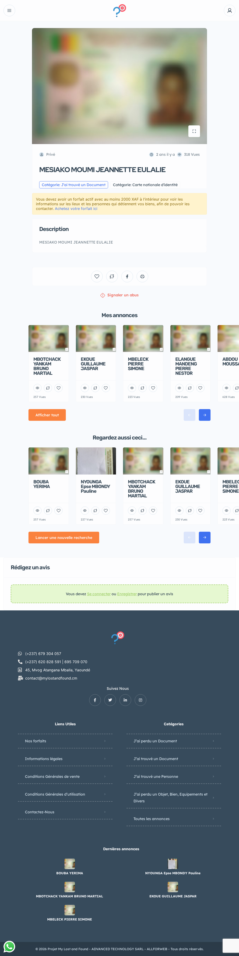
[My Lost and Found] (119, 10)
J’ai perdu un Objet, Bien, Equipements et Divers (170, 797)
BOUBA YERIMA (69, 873)
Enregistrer (127, 594)
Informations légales (44, 758)
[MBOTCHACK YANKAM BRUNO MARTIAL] (69, 887)
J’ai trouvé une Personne (156, 776)
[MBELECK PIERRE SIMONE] (69, 910)
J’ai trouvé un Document (156, 758)
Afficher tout (47, 415)
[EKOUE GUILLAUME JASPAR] (173, 887)
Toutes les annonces (152, 818)
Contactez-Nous (39, 812)
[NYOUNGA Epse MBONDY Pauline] (173, 864)
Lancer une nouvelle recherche (63, 537)
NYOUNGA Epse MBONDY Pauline (172, 873)
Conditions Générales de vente (52, 776)
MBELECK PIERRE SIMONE (69, 919)
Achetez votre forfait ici (76, 208)
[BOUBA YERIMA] (69, 864)
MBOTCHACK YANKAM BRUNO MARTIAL (69, 896)
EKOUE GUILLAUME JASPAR (173, 896)
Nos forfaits (35, 741)
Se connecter (99, 594)
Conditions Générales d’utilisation (55, 794)
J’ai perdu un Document (155, 741)
